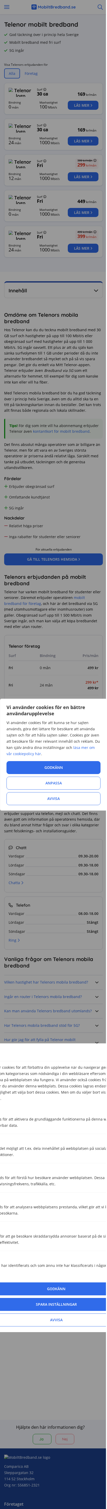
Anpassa (53, 783)
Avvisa (53, 798)
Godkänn (53, 767)
